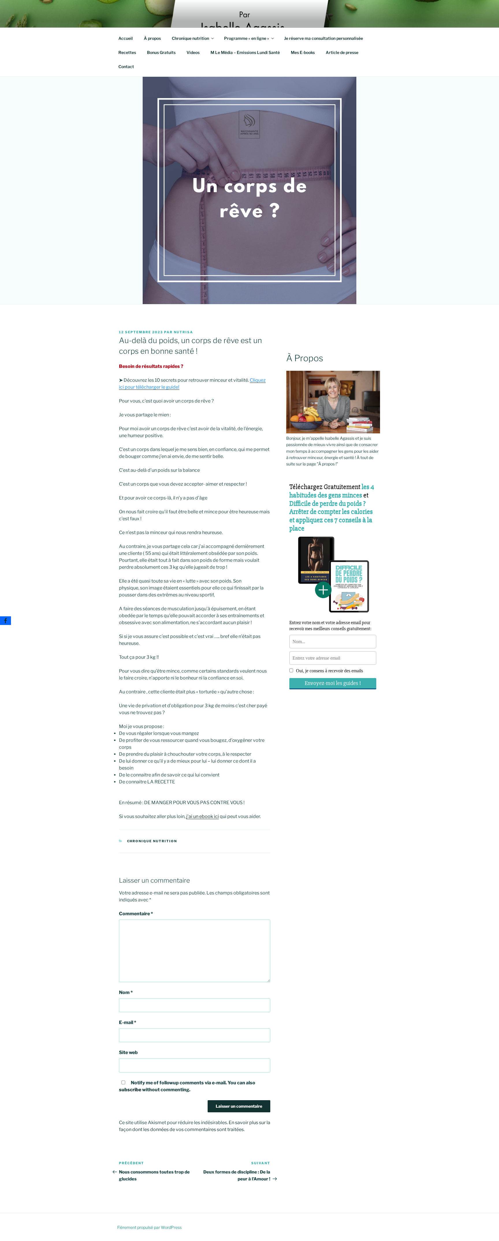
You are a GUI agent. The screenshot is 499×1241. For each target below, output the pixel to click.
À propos (152, 38)
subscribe (130, 1089)
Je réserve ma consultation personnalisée (323, 38)
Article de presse (342, 52)
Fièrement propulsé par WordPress (149, 1227)
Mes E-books (303, 52)
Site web (128, 1052)
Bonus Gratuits (161, 52)
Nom (126, 992)
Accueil (125, 38)
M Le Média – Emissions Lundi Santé (245, 52)
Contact (126, 66)
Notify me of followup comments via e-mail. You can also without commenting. (187, 1086)
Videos (193, 52)
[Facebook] (5, 620)
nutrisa (183, 332)
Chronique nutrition (190, 38)
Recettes (127, 52)
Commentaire (136, 913)
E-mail (127, 1022)
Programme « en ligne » (246, 38)
